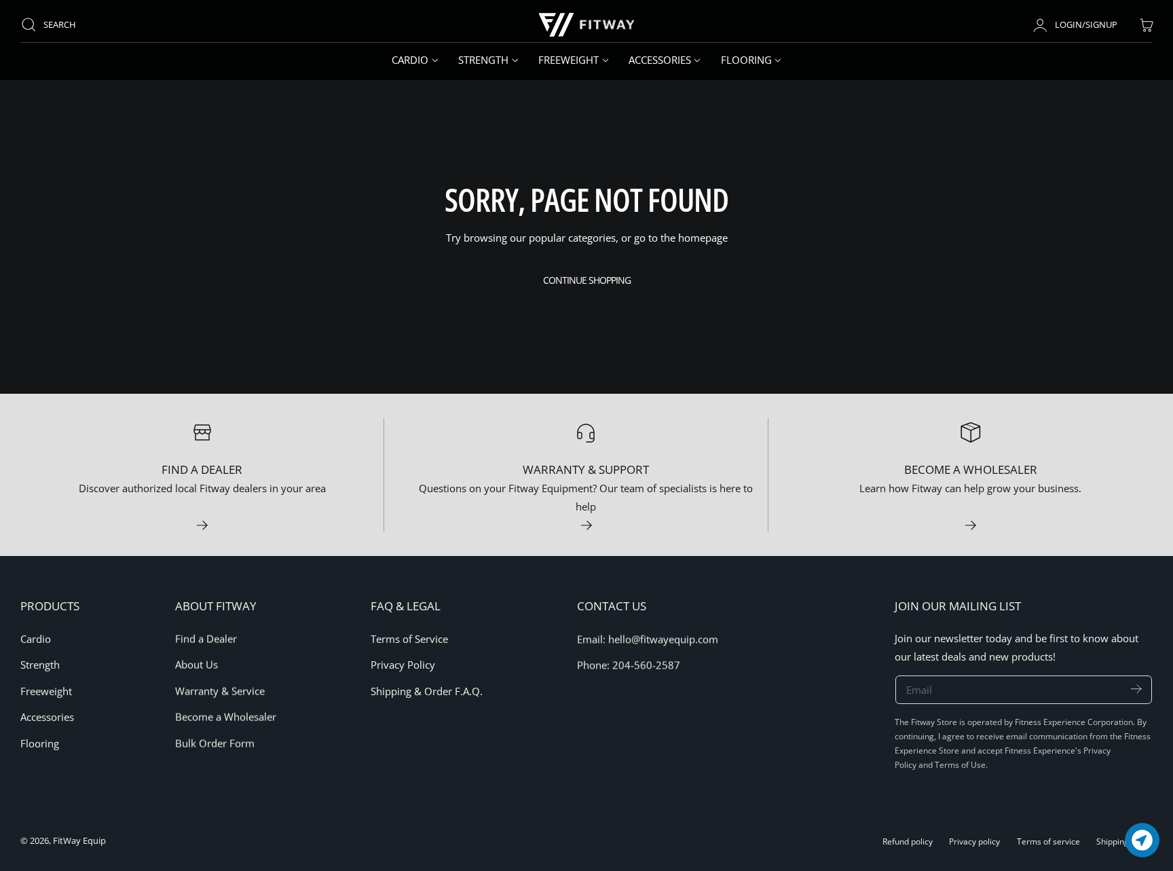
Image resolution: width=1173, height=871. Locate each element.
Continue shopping (587, 280)
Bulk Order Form (215, 742)
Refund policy (907, 841)
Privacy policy (974, 841)
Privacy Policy (403, 664)
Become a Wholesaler (225, 717)
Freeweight (46, 690)
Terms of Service (409, 639)
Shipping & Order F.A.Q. (427, 690)
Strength (40, 664)
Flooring (39, 742)
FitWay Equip (79, 840)
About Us (196, 664)
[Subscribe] (1136, 689)
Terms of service (1048, 841)
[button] (55, 24)
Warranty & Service (220, 690)
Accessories (47, 717)
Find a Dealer (206, 639)
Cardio (35, 639)
